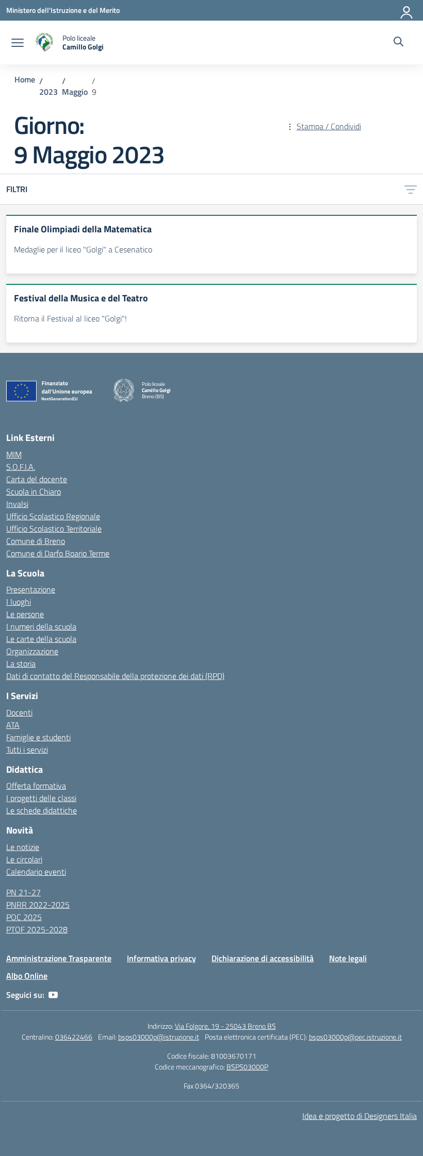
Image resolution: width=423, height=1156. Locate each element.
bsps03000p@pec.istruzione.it (355, 1036)
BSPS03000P (247, 1066)
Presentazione (30, 589)
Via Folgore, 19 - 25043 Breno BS (225, 1026)
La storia (21, 663)
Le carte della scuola (41, 639)
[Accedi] (407, 10)
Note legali (348, 958)
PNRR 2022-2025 (38, 904)
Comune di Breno (35, 541)
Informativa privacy (161, 958)
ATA (13, 725)
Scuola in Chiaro (33, 491)
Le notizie (22, 847)
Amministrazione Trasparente (58, 958)
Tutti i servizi (27, 749)
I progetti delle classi (41, 798)
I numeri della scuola (41, 626)
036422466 (73, 1036)
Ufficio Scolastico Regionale (53, 516)
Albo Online (26, 976)
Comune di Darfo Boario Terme (57, 553)
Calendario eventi (36, 871)
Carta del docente (36, 479)
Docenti (19, 712)
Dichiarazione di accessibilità (263, 958)
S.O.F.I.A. (20, 467)
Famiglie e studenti (38, 737)
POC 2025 (24, 917)
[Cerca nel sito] (398, 42)
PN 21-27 (23, 892)
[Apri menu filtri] (410, 189)
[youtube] (53, 995)
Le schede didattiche (41, 810)
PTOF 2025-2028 (37, 929)
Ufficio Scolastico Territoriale (54, 528)
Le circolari (24, 859)
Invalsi (17, 504)
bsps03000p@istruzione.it (158, 1036)
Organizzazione (32, 651)
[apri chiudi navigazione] (17, 43)
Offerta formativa (36, 785)
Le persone (25, 614)
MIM (14, 454)
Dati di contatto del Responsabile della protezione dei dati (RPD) (115, 676)
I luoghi (18, 602)
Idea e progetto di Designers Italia (359, 1116)
